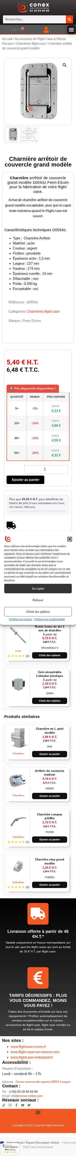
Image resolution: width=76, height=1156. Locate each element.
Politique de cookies (20, 619)
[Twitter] (29, 1105)
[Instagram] (10, 1105)
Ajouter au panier (25, 479)
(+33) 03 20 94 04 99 (20, 1091)
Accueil (7, 39)
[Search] (69, 19)
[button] (70, 539)
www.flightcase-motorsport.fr (32, 1057)
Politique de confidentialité (49, 619)
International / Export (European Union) (33, 1142)
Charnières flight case (31, 43)
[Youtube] (22, 1105)
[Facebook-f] (16, 1105)
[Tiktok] (3, 1105)
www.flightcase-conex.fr (28, 1046)
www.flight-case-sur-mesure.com (35, 1052)
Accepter (38, 588)
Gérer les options (38, 611)
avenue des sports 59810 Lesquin (43, 1081)
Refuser (38, 600)
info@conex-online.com (27, 1095)
